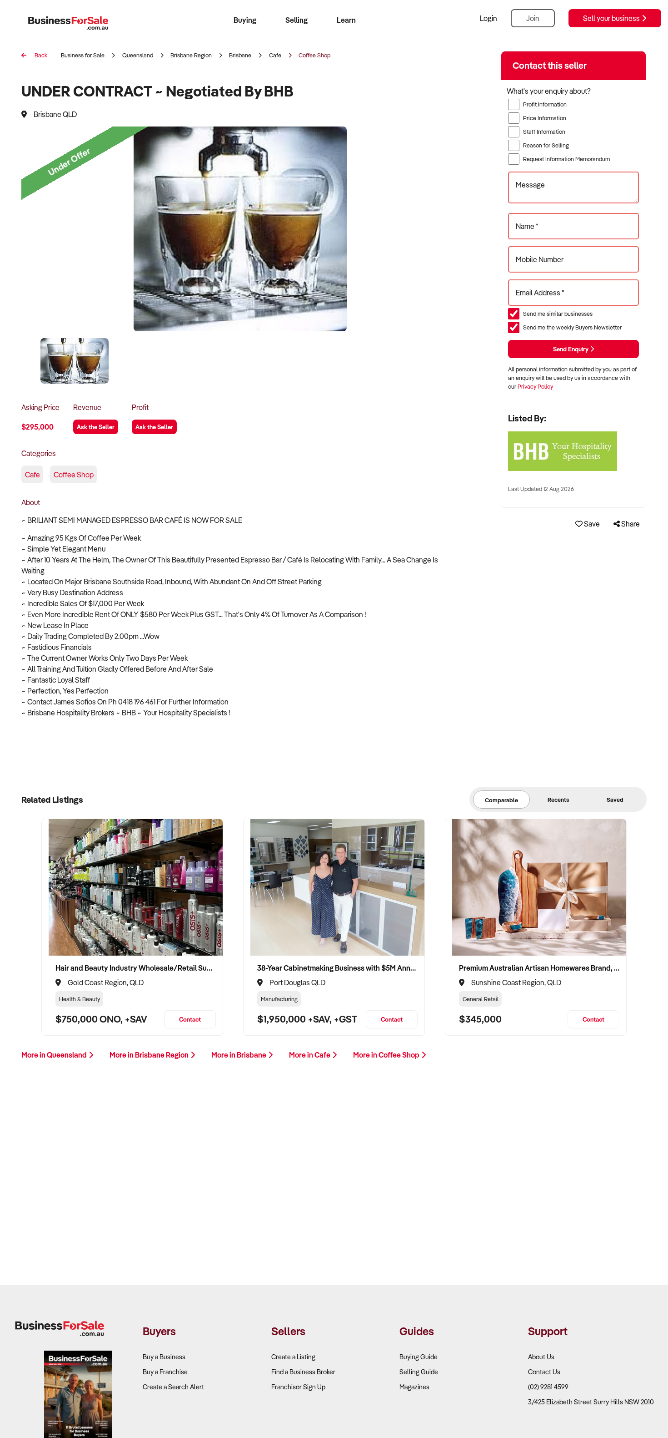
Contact (190, 1019)
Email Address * (540, 292)
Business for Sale (83, 55)
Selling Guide (418, 1371)
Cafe (275, 55)
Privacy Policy (535, 386)
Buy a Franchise (165, 1371)
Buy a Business (164, 1356)
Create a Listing (293, 1356)
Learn (346, 20)
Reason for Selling (546, 145)
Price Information (544, 118)
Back (40, 55)
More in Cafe (310, 1054)
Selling (296, 20)
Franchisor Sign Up (298, 1386)
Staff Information (544, 131)
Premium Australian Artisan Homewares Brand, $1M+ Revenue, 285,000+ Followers (539, 967)
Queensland (137, 55)
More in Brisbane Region (150, 1054)
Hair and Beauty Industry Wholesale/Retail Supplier (135, 967)
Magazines (414, 1386)
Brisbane (240, 55)
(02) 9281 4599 (548, 1386)
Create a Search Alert (173, 1386)
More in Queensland (54, 1054)
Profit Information (545, 104)
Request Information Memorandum (566, 158)
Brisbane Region (191, 55)
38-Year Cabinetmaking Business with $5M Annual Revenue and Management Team (337, 967)
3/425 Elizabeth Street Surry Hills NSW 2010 (591, 1401)
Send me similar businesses (558, 313)
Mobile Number (539, 259)
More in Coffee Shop (387, 1054)
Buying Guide (418, 1356)
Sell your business (612, 18)
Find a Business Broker (303, 1371)
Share (630, 523)
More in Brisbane (239, 1054)
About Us (541, 1356)
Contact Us (544, 1371)
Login (488, 18)
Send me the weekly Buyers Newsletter (572, 327)
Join (532, 18)
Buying (245, 20)
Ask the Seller (96, 426)
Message (530, 184)
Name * (527, 226)
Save (591, 523)
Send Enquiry (571, 349)
